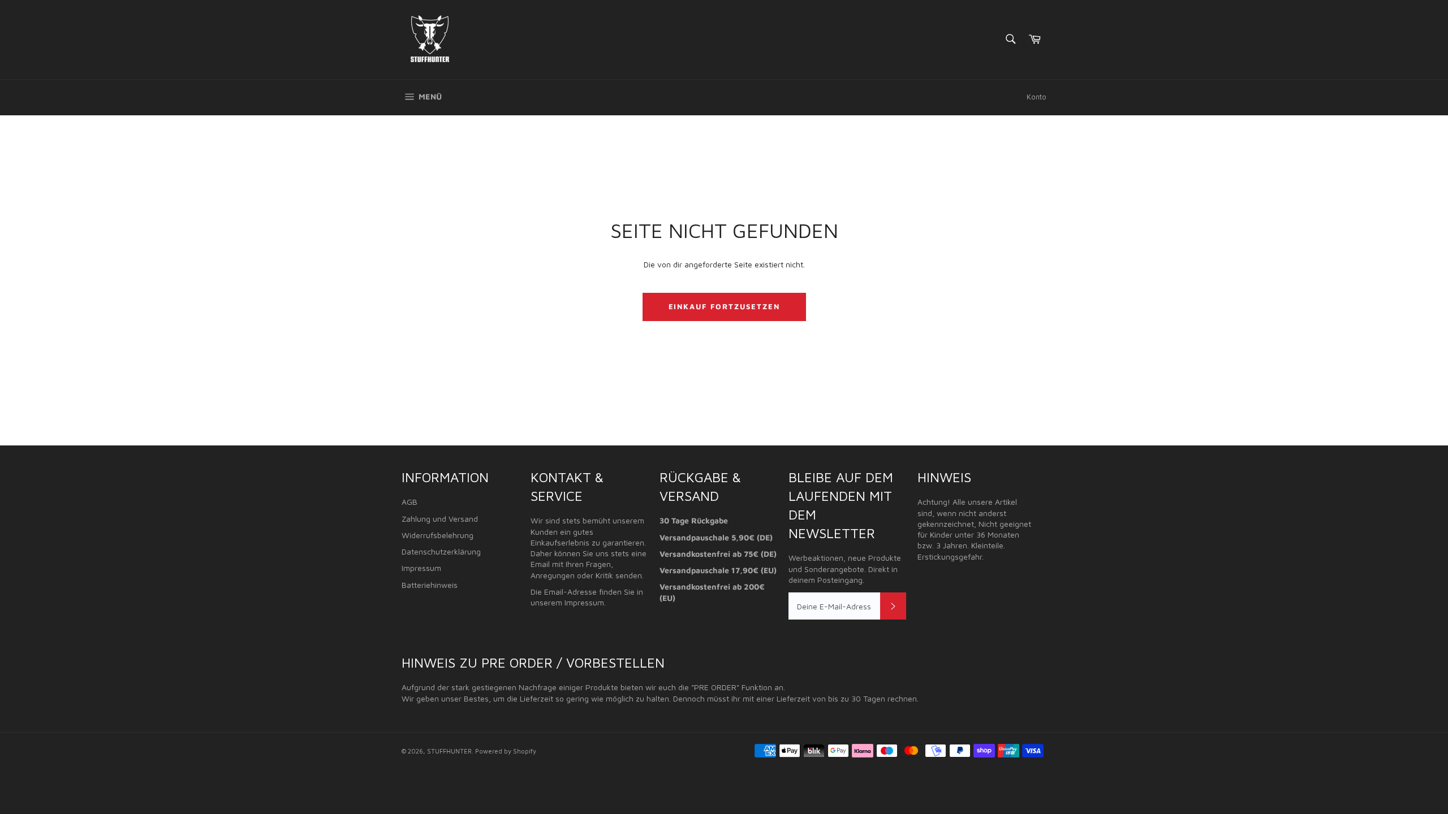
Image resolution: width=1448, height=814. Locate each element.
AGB (409, 501)
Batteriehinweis (430, 585)
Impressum (421, 568)
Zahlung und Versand (440, 518)
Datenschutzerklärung (441, 551)
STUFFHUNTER (449, 751)
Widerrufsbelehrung (437, 535)
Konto (1036, 96)
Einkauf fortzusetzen (724, 306)
